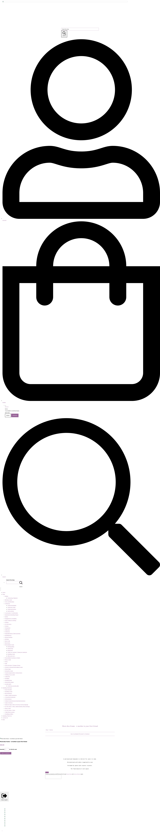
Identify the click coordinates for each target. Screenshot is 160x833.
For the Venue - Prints (10, 710)
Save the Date (8, 689)
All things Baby (11, 646)
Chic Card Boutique (9, 601)
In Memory (7, 631)
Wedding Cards (11, 654)
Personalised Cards (9, 644)
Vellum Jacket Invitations (11, 695)
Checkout (15, 415)
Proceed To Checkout (84, 734)
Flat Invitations (8, 693)
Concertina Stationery (10, 697)
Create (11, 830)
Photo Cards (8, 659)
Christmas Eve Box (12, 609)
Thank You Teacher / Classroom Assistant (17, 652)
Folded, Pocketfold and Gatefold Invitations (15, 701)
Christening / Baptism (13, 598)
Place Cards (8, 708)
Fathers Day (10, 648)
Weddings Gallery (9, 714)
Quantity (2, 749)
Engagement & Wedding (10, 618)
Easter (6, 616)
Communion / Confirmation (11, 613)
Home (3, 592)
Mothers (7, 639)
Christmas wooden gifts (13, 686)
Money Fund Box (8, 637)
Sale (6, 663)
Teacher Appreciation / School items (13, 673)
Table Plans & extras (9, 712)
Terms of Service (77, 774)
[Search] (20, 582)
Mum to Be (7, 641)
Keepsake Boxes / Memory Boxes (12, 633)
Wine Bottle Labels (9, 682)
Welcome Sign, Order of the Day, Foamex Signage (16, 704)
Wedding (7, 678)
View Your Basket (74, 734)
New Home (7, 643)
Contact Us (5, 717)
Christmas (7, 603)
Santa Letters (11, 611)
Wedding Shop (8, 680)
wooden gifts (8, 684)
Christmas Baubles (12, 605)
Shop (3, 594)
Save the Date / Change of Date (12, 665)
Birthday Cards (8, 600)
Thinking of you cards (10, 674)
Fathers (6, 622)
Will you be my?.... (11, 656)
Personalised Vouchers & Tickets (12, 658)
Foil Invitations (8, 699)
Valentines (7, 676)
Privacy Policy (69, 774)
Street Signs (8, 669)
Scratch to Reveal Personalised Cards (14, 667)
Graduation (7, 628)
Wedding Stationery (7, 688)
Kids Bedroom (8, 635)
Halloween (7, 630)
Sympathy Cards (9, 671)
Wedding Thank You (7, 716)
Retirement (10, 650)
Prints (6, 661)
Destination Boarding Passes (11, 615)
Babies (6, 596)
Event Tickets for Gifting (10, 620)
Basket (8, 415)
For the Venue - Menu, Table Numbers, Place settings (17, 706)
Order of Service (8, 702)
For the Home (8, 624)
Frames (6, 626)
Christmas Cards (11, 607)
